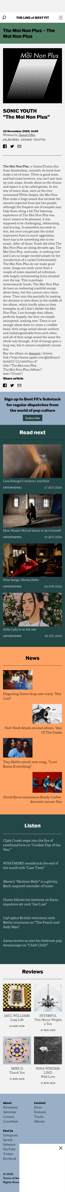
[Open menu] (61, 17)
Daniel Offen (27, 135)
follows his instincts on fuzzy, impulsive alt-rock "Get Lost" (31, 902)
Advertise (9, 1112)
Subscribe (32, 418)
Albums (11, 139)
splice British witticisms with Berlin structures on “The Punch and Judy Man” (31, 922)
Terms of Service (14, 1178)
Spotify (8, 1140)
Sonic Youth (20, 111)
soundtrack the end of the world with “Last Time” (30, 865)
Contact (8, 1117)
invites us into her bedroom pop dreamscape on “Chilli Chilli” (32, 943)
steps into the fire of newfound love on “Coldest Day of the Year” (32, 845)
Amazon (35, 354)
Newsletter (10, 1108)
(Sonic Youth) (33, 139)
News (38, 1108)
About (7, 1103)
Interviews (12, 487)
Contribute (10, 1122)
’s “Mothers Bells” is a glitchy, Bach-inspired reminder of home (30, 884)
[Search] (4, 18)
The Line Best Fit (32, 17)
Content (40, 1103)
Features (40, 1112)
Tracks (39, 1117)
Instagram (10, 1135)
